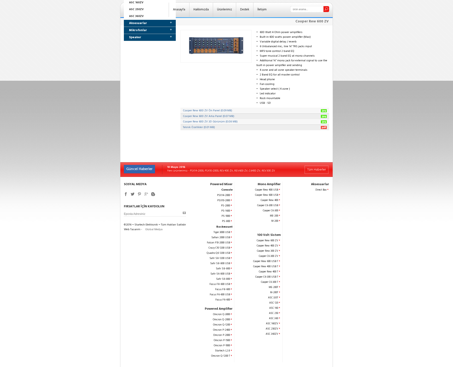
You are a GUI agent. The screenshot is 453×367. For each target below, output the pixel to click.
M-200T (274, 292)
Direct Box (321, 190)
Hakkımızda (201, 9)
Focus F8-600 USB (220, 284)
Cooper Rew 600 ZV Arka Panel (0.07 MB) (208, 116)
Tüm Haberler (316, 169)
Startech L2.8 (222, 351)
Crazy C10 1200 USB (219, 248)
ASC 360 (273, 318)
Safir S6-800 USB (220, 274)
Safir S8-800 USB (220, 263)
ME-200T (273, 287)
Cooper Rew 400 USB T (265, 266)
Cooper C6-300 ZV (268, 256)
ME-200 (274, 216)
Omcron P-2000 (221, 335)
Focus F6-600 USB (220, 294)
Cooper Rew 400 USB (266, 190)
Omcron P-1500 (222, 340)
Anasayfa (179, 9)
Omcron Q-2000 (221, 319)
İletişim (262, 9)
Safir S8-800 (223, 269)
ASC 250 (273, 313)
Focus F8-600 (222, 289)
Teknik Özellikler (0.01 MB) (199, 127)
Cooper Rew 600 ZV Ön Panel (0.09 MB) (207, 110)
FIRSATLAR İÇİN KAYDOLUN (144, 206)
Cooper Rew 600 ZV (267, 240)
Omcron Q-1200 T (220, 356)
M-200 (274, 221)
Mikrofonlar (138, 30)
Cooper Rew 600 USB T (265, 261)
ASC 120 (273, 303)
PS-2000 (225, 206)
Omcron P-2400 (221, 330)
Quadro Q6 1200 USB (218, 253)
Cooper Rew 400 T (268, 272)
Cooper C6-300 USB (267, 205)
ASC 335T (273, 298)
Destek (244, 9)
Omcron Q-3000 (221, 314)
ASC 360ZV (136, 16)
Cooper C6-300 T (269, 282)
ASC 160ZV (272, 323)
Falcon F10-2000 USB (218, 243)
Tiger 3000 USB (222, 232)
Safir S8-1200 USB (220, 258)
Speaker (135, 37)
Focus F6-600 (222, 300)
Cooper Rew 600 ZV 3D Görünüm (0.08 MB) (210, 121)
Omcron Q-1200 (221, 325)
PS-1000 (226, 216)
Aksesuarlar (138, 23)
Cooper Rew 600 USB (266, 195)
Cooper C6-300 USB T (266, 277)
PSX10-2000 (223, 200)
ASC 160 (273, 308)
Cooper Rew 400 (269, 200)
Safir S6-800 (223, 279)
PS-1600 (225, 211)
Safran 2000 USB (220, 237)
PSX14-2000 (223, 195)
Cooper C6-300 (270, 211)
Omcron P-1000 (222, 345)
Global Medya (154, 229)
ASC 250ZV (136, 9)
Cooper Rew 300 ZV (267, 251)
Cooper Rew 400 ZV (267, 246)
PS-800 (226, 221)
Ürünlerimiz (224, 9)
